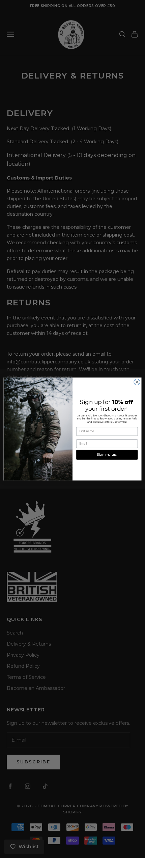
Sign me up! (107, 455)
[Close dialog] (137, 382)
